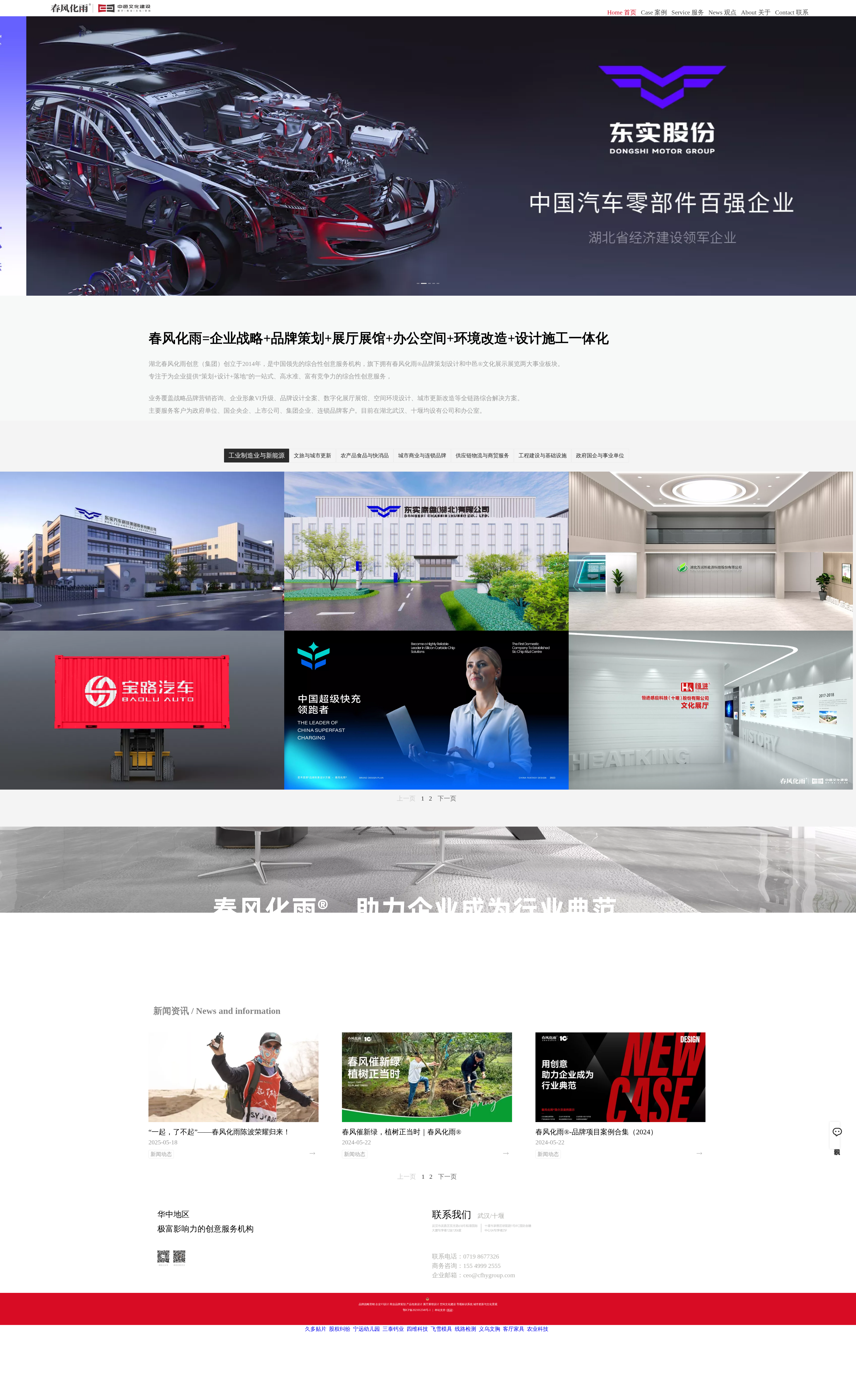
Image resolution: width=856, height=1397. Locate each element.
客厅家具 (513, 1329)
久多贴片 (315, 1329)
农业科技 (537, 1329)
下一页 (447, 798)
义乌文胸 (489, 1329)
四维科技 (417, 1329)
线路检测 (465, 1329)
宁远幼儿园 (366, 1329)
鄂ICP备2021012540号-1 (417, 1310)
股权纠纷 (339, 1329)
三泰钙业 (393, 1329)
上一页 (406, 798)
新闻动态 (161, 1154)
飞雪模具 (441, 1329)
